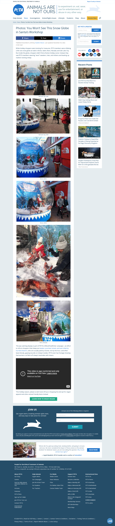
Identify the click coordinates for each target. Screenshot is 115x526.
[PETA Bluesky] (95, 54)
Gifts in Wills (71, 494)
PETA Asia (88, 497)
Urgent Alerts (36, 476)
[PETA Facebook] (90, 50)
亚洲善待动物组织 (90, 500)
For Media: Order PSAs (56, 485)
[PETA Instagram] (97, 50)
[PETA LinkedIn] (87, 54)
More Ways (71, 507)
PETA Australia (89, 494)
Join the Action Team (38, 482)
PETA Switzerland (90, 488)
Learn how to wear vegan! (43, 399)
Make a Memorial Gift (74, 485)
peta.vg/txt (83, 35)
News (18, 22)
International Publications (18, 506)
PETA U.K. (88, 476)
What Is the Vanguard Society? (74, 497)
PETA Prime (17, 494)
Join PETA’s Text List (20, 500)
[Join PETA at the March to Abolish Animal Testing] (89, 76)
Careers (16, 479)
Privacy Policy (18, 521)
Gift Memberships (73, 504)
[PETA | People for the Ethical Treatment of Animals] (18, 9)
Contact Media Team (56, 488)
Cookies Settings (53, 521)
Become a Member (73, 479)
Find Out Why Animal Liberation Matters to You (20, 484)
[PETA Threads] (98, 54)
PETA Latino (89, 503)
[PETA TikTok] (91, 54)
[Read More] (57, 450)
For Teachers (36, 488)
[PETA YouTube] (79, 54)
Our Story (17, 476)
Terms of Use (28, 521)
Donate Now (71, 476)
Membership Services (74, 501)
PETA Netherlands (90, 485)
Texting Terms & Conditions (85, 519)
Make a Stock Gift (73, 491)
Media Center (54, 476)
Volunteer (17, 491)
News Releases (54, 479)
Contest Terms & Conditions (58, 519)
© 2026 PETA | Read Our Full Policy (25, 519)
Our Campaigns (36, 479)
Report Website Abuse (40, 521)
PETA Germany (89, 482)
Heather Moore (39, 43)
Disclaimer (72, 519)
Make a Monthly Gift (74, 482)
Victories (17, 488)
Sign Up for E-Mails (20, 497)
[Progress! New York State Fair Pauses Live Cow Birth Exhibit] (89, 115)
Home (14, 22)
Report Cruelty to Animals (94, 1)
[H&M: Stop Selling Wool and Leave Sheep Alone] (89, 95)
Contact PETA (18, 503)
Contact (46, 519)
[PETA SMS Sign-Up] (83, 54)
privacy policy (69, 435)
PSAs (51, 482)
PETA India (88, 491)
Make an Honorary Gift (74, 488)
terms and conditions (67, 434)
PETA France (89, 479)
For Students (36, 485)
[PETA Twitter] (93, 50)
